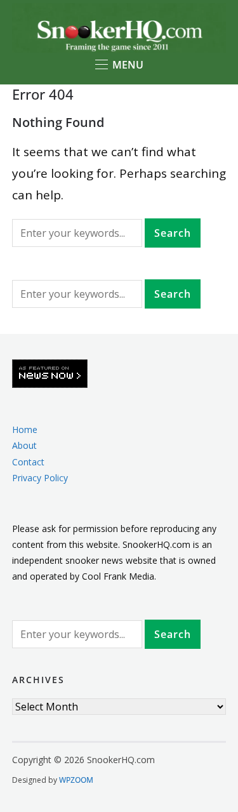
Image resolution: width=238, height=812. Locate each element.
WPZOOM (76, 780)
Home (24, 429)
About (24, 445)
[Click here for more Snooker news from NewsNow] (50, 374)
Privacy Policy (40, 478)
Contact (28, 462)
